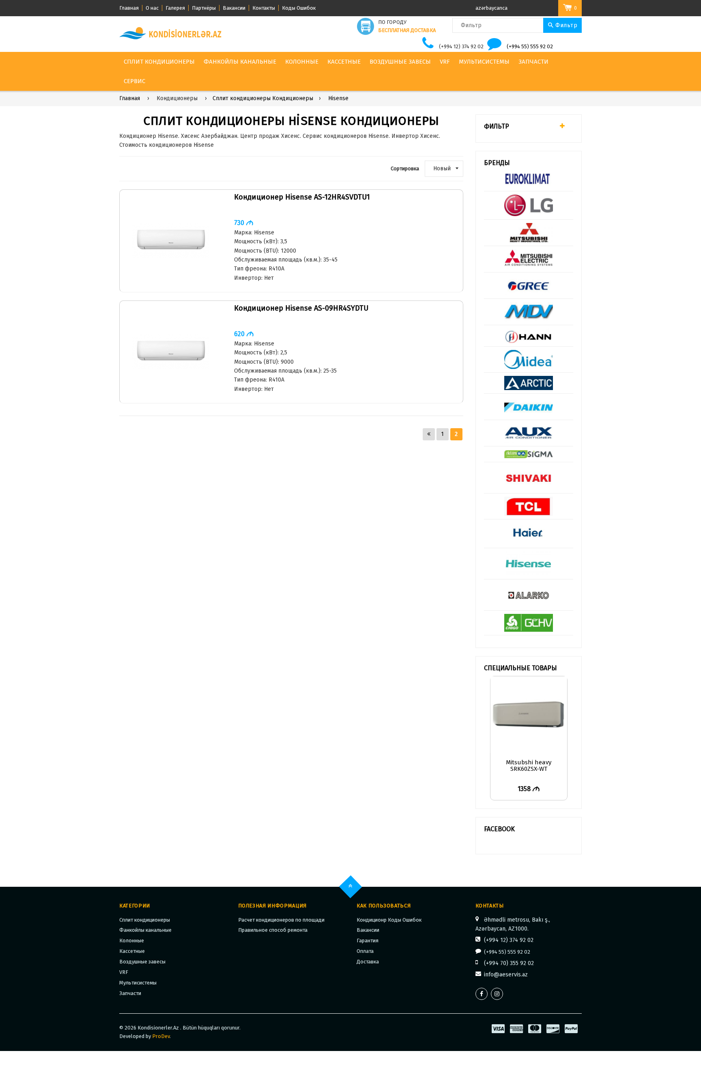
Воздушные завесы (400, 61)
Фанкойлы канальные (240, 61)
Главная (129, 8)
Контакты (263, 8)
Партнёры (204, 8)
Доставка (368, 962)
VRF (445, 61)
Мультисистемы (484, 61)
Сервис (134, 81)
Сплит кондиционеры (159, 61)
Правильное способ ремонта (272, 930)
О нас (152, 8)
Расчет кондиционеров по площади (281, 920)
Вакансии (234, 8)
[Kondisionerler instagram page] (497, 994)
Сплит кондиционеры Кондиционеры (263, 98)
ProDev (161, 1036)
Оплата (365, 951)
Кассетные (344, 61)
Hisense (338, 98)
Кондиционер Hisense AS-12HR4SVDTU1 (302, 197)
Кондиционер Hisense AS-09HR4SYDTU (301, 308)
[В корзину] (568, 696)
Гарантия (367, 940)
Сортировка (405, 168)
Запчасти (533, 61)
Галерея (175, 8)
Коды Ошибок (299, 8)
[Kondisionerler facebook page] (481, 994)
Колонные (301, 61)
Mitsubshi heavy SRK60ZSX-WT (528, 766)
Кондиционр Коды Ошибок (389, 920)
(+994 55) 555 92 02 (530, 46)
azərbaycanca (491, 8)
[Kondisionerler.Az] (171, 33)
